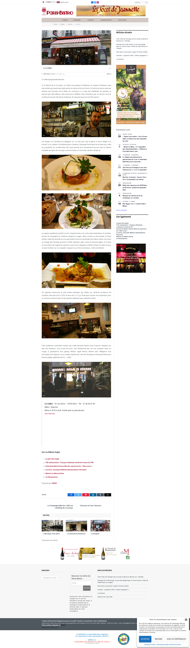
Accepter (145, 639)
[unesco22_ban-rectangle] (95, 639)
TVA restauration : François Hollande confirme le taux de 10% (69, 462)
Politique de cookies (149, 644)
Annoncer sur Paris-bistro (50, 627)
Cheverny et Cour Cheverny (90, 506)
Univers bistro (106, 20)
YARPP (54, 483)
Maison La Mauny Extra (54, 473)
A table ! (65, 20)
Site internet (50, 413)
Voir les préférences (176, 639)
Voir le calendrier (121, 210)
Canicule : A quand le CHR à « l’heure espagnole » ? (132, 56)
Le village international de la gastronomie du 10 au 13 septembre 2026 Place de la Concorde (135, 159)
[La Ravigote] (100, 525)
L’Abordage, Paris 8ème (51, 534)
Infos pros (122, 20)
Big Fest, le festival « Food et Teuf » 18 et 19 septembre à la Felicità (135, 178)
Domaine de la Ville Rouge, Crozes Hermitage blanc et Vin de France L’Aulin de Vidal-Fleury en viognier (131, 46)
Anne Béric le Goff (49, 74)
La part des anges (52, 459)
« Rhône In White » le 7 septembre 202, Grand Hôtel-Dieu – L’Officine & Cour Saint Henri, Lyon (135, 149)
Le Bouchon (120, 59)
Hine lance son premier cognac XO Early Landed (131, 52)
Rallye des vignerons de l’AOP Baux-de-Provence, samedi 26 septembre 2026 (135, 187)
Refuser (158, 639)
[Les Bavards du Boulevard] (76, 525)
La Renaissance (51, 477)
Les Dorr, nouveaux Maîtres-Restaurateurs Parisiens (65, 470)
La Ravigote (95, 534)
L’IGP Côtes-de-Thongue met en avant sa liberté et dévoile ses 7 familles (120, 577)
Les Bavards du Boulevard (76, 534)
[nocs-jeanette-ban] (111, 16)
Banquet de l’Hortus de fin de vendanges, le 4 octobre (132, 197)
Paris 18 (109, 74)
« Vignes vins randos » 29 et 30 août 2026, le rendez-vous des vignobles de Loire (135, 138)
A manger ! (77, 20)
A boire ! (91, 20)
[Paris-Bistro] (57, 11)
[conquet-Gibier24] (131, 124)
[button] (186, 620)
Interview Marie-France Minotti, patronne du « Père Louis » (68, 466)
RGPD (63, 625)
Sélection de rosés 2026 (104, 597)
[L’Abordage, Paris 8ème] (52, 525)
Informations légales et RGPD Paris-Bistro (168, 644)
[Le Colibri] (76, 47)
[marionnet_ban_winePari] (95, 554)
